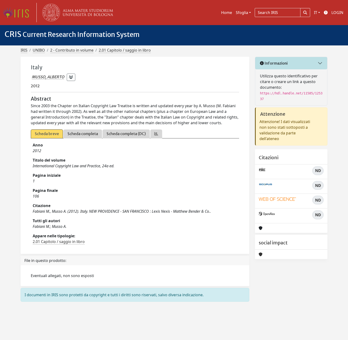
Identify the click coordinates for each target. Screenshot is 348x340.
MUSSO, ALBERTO (48, 77)
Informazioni (276, 63)
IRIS (24, 50)
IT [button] (315, 12)
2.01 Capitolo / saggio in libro (125, 50)
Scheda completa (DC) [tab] (126, 133)
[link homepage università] (76, 12)
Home (226, 12)
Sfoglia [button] (242, 12)
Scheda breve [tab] (47, 133)
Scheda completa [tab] (82, 133)
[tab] (156, 133)
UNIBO (39, 50)
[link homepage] (18, 12)
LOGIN (337, 12)
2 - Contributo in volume (72, 50)
